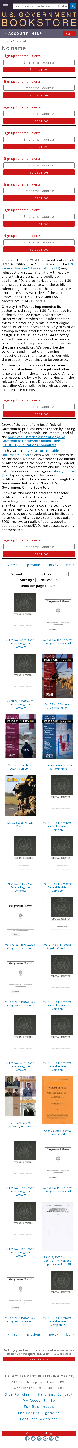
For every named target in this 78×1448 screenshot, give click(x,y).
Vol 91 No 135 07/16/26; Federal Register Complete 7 (57, 1321)
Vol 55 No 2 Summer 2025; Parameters (57, 706)
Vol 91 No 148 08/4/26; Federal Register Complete (20, 704)
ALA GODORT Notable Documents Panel (30, 452)
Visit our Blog (39, 1433)
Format (16, 574)
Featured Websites (39, 1419)
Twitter (33, 1438)
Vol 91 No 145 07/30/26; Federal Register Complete (57, 887)
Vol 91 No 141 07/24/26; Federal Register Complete (20, 1066)
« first (12, 565)
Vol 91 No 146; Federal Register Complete (57, 946)
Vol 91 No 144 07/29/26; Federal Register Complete (20, 887)
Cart (70, 33)
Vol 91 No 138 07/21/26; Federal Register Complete (20, 1252)
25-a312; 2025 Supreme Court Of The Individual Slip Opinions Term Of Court (58, 1260)
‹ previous (33, 565)
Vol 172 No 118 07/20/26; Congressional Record (20, 946)
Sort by (26, 580)
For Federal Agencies (39, 1413)
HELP (37, 33)
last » (70, 565)
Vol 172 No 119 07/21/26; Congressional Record (20, 1003)
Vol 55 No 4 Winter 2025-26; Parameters (58, 767)
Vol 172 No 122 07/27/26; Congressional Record (58, 641)
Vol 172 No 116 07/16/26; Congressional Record (58, 1189)
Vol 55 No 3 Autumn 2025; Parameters (20, 766)
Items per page (32, 585)
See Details (39, 1359)
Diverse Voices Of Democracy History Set (20, 1124)
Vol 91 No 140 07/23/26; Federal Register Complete (57, 1005)
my (15, 33)
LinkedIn (57, 1438)
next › (53, 565)
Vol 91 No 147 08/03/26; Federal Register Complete (20, 643)
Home (6, 41)
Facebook (27, 1438)
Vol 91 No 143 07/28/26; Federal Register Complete (57, 826)
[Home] (39, 25)
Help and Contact (55, 1394)
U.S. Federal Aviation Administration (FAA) (38, 266)
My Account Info (39, 1400)
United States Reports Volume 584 (57, 1132)
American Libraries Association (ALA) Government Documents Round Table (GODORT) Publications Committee (33, 441)
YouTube (45, 1438)
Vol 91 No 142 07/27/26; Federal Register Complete (57, 1066)
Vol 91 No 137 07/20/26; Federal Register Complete (20, 1191)
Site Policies (17, 1394)
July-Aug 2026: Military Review (20, 824)
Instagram (39, 1438)
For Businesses (39, 1406)
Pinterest (51, 1438)
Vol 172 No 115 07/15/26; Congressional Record (20, 1319)
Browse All (19, 41)
